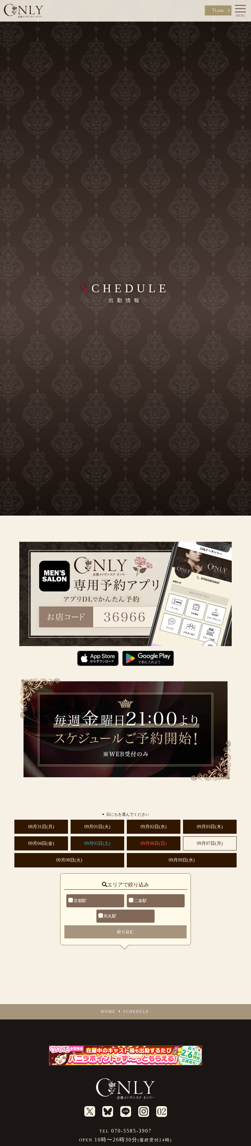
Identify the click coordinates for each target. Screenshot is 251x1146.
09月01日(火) (97, 826)
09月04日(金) (41, 843)
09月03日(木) (210, 826)
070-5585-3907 (125, 1131)
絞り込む (125, 931)
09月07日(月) (210, 843)
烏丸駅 (110, 916)
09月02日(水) (154, 826)
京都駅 (80, 900)
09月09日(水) (182, 860)
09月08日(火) (69, 860)
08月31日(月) (41, 826)
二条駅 (140, 900)
